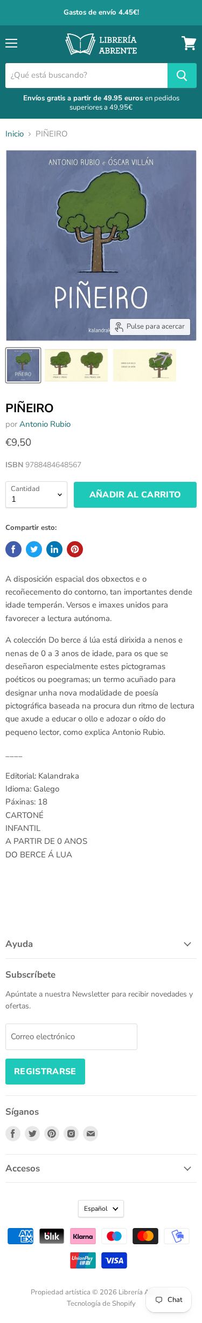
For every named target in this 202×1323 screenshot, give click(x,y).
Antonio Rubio (45, 424)
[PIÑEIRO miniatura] (23, 365)
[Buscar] (182, 75)
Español (96, 1208)
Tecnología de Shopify (101, 1303)
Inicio (14, 134)
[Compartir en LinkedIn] (54, 549)
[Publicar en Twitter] (34, 549)
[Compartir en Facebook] (13, 549)
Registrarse (45, 1072)
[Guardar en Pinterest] (75, 549)
